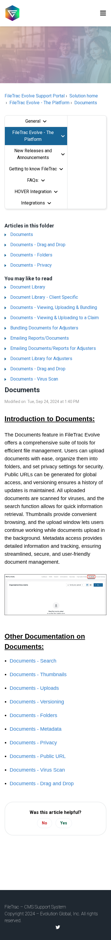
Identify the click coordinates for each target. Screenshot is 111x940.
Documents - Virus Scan (34, 379)
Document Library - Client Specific (44, 297)
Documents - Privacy (31, 265)
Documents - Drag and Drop (37, 244)
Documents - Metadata (35, 729)
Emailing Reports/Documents (39, 338)
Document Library (27, 287)
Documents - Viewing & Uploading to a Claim (54, 317)
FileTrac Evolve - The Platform (39, 102)
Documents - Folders (31, 255)
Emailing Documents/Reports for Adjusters (53, 348)
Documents (85, 102)
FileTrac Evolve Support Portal (35, 96)
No (44, 823)
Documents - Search (33, 661)
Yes (63, 823)
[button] (103, 13)
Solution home (83, 96)
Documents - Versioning (37, 702)
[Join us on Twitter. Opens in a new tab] (58, 927)
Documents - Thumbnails (38, 674)
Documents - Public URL (38, 756)
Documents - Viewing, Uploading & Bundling (53, 307)
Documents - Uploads (34, 688)
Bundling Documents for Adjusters (44, 328)
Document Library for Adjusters (41, 358)
